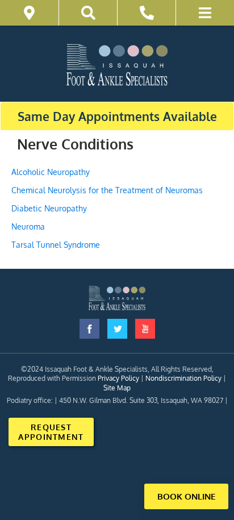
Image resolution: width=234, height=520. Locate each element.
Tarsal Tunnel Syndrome (55, 244)
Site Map (117, 388)
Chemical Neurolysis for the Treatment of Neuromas (107, 190)
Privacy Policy (118, 378)
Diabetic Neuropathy (49, 208)
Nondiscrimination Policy (183, 378)
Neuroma (28, 226)
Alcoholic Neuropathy (50, 172)
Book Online (186, 496)
